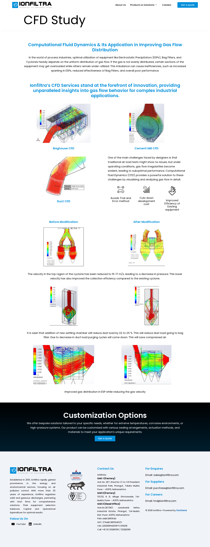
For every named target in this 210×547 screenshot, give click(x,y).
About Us (120, 5)
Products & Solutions (142, 5)
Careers (166, 5)
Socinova (181, 510)
